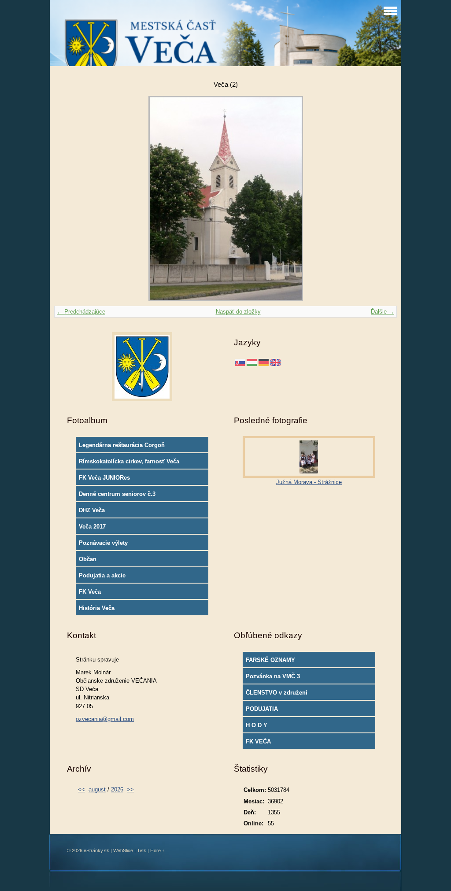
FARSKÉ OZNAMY (270, 660)
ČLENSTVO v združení (276, 692)
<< (81, 789)
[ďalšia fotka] (382, 198)
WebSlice (123, 850)
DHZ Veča (92, 510)
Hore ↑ (157, 850)
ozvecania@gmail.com (105, 719)
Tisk (141, 850)
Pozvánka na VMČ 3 (273, 676)
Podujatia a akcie (102, 575)
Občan (87, 559)
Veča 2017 (92, 526)
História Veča (97, 608)
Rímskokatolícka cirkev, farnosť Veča (129, 461)
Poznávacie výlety (103, 543)
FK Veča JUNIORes (104, 477)
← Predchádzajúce (81, 311)
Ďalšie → (382, 311)
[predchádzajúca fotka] (68, 198)
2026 (117, 789)
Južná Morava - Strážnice (309, 482)
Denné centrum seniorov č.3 (117, 494)
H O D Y (256, 725)
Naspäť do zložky (238, 311)
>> (130, 789)
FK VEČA (258, 741)
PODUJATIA (262, 709)
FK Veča (90, 591)
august (97, 789)
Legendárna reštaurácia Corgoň (122, 445)
